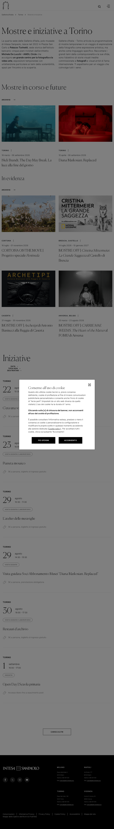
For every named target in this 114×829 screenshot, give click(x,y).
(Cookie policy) (54, 428)
